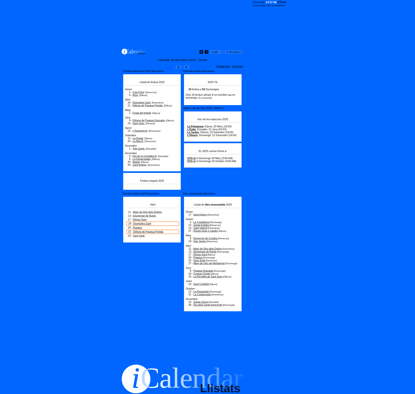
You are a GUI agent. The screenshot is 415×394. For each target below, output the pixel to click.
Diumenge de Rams (144, 215)
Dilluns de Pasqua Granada (149, 120)
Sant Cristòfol (201, 284)
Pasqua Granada (203, 270)
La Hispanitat (201, 291)
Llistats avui (223, 66)
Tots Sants (139, 148)
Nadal (136, 162)
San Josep (199, 241)
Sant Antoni (200, 214)
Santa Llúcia (200, 302)
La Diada (138, 138)
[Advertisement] (182, 24)
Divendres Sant (141, 102)
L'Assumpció (140, 130)
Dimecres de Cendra (205, 238)
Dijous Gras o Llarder (205, 231)
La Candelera (201, 222)
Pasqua (137, 227)
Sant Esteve (140, 165)
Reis (135, 95)
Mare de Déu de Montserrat (209, 263)
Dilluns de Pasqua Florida (148, 105)
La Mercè (138, 141)
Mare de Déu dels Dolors (147, 212)
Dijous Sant (139, 219)
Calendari (237, 66)
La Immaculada (141, 159)
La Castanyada (202, 294)
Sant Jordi (139, 235)
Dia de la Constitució (145, 156)
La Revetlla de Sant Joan (207, 276)
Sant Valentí (200, 228)
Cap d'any (138, 92)
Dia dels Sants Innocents (207, 304)
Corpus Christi (201, 273)
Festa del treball (142, 113)
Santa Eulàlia (201, 225)
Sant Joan (138, 123)
